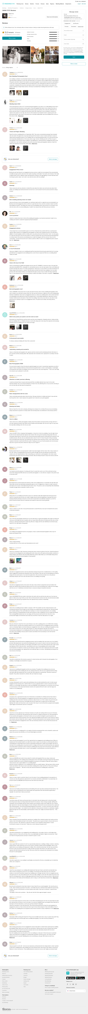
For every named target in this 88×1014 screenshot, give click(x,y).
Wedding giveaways (49, 975)
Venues (26, 4)
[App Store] (70, 979)
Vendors (32, 4)
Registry (52, 4)
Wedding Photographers (13, 8)
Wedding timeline (48, 977)
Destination (73, 26)
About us (4, 973)
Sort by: (4, 67)
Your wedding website (28, 971)
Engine (25, 982)
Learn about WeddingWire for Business (53, 992)
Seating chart (26, 981)
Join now (83, 3)
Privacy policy (5, 986)
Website (60, 4)
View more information (52, 17)
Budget (25, 977)
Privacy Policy (71, 52)
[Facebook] (67, 984)
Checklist (25, 973)
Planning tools (20, 4)
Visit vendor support (49, 994)
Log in (79, 3)
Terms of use (79, 47)
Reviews (4, 998)
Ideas (47, 4)
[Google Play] (80, 979)
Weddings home (5, 971)
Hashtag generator (49, 973)
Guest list (25, 975)
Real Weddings (48, 981)
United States (72, 990)
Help (25, 986)
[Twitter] (70, 984)
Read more (12, 88)
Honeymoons (48, 982)
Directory (4, 996)
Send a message (53, 159)
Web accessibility (5, 992)
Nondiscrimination (6, 977)
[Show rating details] (17, 74)
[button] (30, 159)
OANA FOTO (40, 8)
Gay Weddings (5, 1002)
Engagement (67, 23)
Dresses (43, 4)
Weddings (4, 8)
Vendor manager (27, 979)
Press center (4, 981)
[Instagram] (76, 984)
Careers (4, 979)
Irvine (34, 8)
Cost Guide (26, 984)
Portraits (66, 26)
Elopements (68, 4)
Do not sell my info (6, 988)
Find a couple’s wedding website (51, 987)
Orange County (28, 8)
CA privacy (4, 990)
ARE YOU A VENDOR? (81, 1)
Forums (37, 4)
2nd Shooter (76, 23)
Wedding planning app (49, 971)
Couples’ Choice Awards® (7, 1000)
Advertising (4, 982)
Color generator (48, 979)
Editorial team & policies (7, 975)
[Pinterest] (73, 984)
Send (74, 57)
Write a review (12, 38)
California (22, 8)
